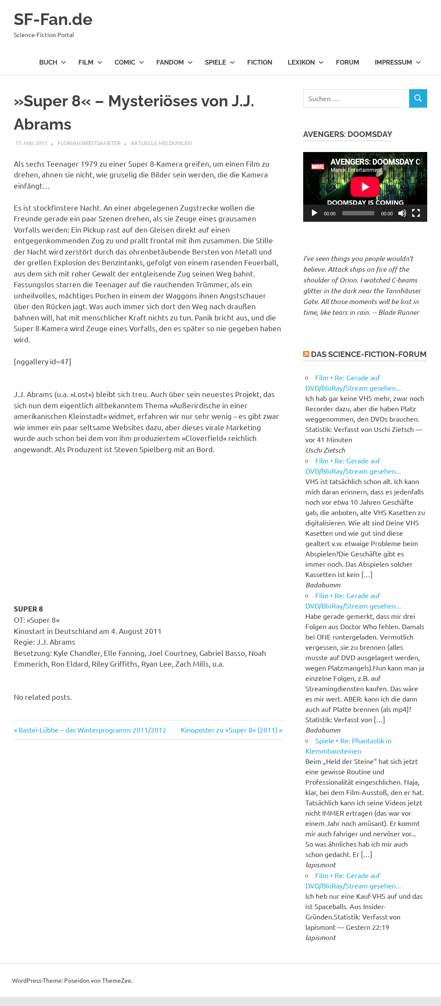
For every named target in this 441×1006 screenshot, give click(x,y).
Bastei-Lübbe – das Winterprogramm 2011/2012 (92, 729)
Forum (347, 62)
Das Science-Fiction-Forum (369, 354)
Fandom (170, 62)
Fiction (259, 62)
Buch (48, 62)
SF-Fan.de (53, 19)
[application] (365, 187)
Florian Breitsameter (89, 142)
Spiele (215, 62)
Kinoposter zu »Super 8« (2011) (229, 729)
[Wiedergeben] (314, 213)
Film (85, 62)
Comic (125, 62)
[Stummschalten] (402, 213)
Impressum (393, 62)
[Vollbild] (416, 213)
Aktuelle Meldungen (161, 142)
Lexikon (301, 62)
